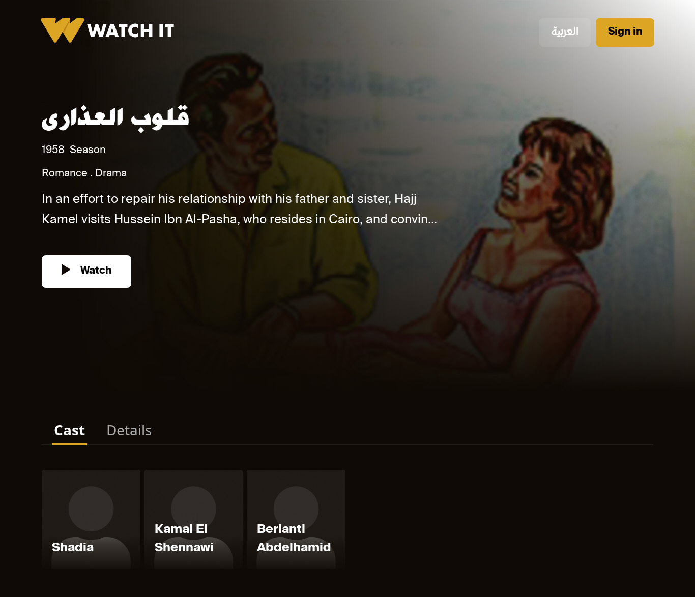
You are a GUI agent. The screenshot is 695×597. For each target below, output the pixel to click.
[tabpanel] (347, 521)
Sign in (625, 32)
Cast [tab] (69, 429)
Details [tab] (129, 429)
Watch (94, 271)
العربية (565, 32)
